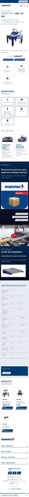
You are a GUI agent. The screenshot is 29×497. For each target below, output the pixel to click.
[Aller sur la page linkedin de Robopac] (14, 473)
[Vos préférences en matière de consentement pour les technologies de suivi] (26, 494)
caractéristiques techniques (13, 285)
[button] (8, 60)
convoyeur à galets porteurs (13, 256)
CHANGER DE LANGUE (14, 468)
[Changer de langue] (21, 5)
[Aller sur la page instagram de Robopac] (19, 473)
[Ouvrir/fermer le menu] (27, 5)
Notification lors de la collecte (10, 495)
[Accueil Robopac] (5, 5)
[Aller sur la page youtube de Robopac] (10, 473)
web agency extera (14, 486)
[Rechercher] (24, 5)
